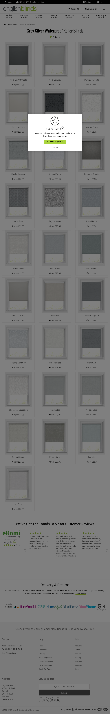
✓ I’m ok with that (55, 141)
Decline (55, 147)
